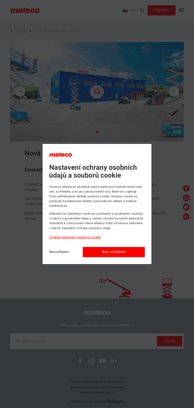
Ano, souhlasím (114, 252)
